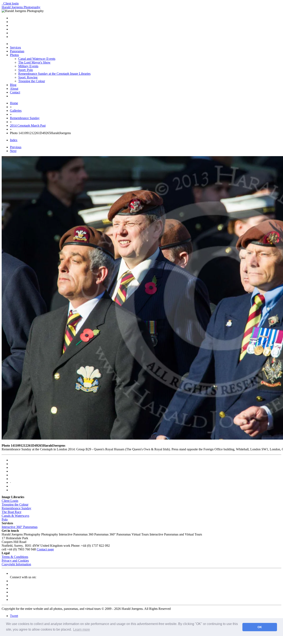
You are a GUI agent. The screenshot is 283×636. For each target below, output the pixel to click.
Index (13, 140)
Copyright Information (16, 564)
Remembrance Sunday (16, 508)
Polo (5, 519)
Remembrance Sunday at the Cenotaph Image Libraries (54, 73)
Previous (15, 147)
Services (15, 47)
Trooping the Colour (31, 81)
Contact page (45, 549)
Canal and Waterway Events (36, 58)
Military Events (28, 66)
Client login (10, 3)
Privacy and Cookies (15, 560)
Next (13, 151)
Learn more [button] (81, 629)
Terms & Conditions (15, 557)
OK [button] (260, 627)
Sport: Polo (25, 70)
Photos (14, 55)
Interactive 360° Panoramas (19, 527)
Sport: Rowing (27, 77)
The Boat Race (11, 512)
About (14, 88)
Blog (13, 85)
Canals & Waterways (15, 515)
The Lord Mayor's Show (34, 62)
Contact (15, 92)
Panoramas (17, 51)
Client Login (10, 500)
